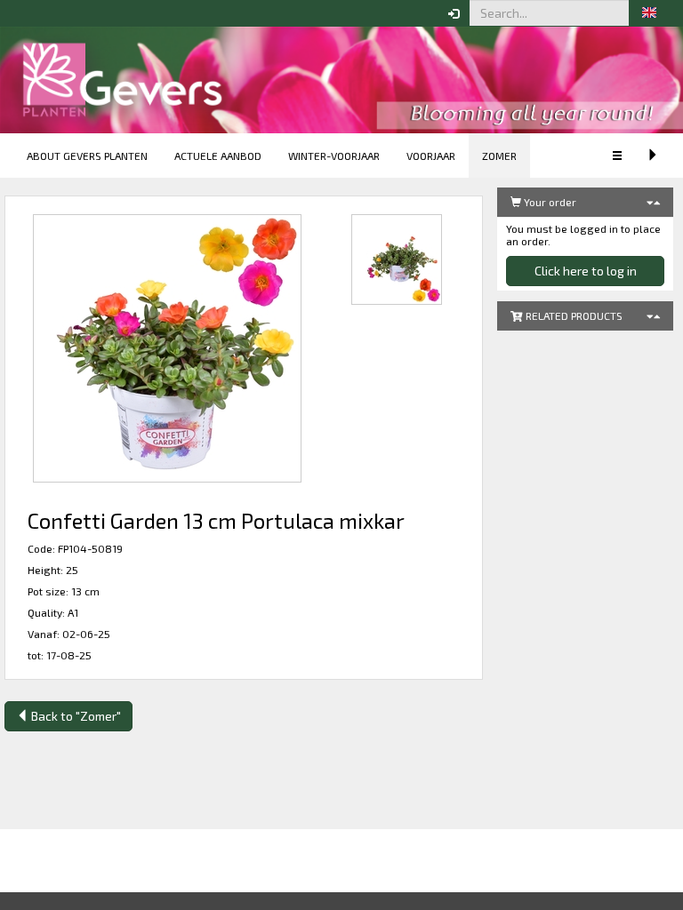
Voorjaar (430, 155)
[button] (649, 13)
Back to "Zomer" (74, 715)
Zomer (499, 155)
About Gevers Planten (87, 155)
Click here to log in (585, 270)
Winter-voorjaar (334, 155)
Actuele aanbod (217, 155)
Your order (548, 202)
